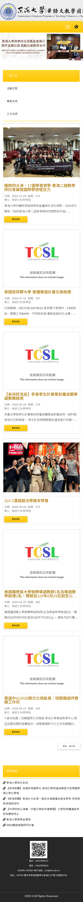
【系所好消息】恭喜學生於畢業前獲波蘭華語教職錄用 (41, 396)
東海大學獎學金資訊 (18, 819)
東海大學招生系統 (17, 782)
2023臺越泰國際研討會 (20, 825)
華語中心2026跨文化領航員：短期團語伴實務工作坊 (41, 700)
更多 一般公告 (69, 746)
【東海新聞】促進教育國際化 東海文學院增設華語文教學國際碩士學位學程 (41, 791)
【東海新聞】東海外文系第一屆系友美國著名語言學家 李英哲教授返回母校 (41, 801)
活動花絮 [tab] (12, 88)
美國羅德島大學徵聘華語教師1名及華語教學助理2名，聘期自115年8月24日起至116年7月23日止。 (40, 596)
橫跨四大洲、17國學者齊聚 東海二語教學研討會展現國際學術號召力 (39, 187)
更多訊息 (16, 219)
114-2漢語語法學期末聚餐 (26, 501)
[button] (6, 47)
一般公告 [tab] (12, 75)
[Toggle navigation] (67, 26)
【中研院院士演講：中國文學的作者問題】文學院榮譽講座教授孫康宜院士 (41, 811)
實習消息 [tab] (12, 101)
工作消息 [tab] (12, 113)
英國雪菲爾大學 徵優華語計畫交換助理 (37, 292)
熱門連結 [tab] (12, 771)
